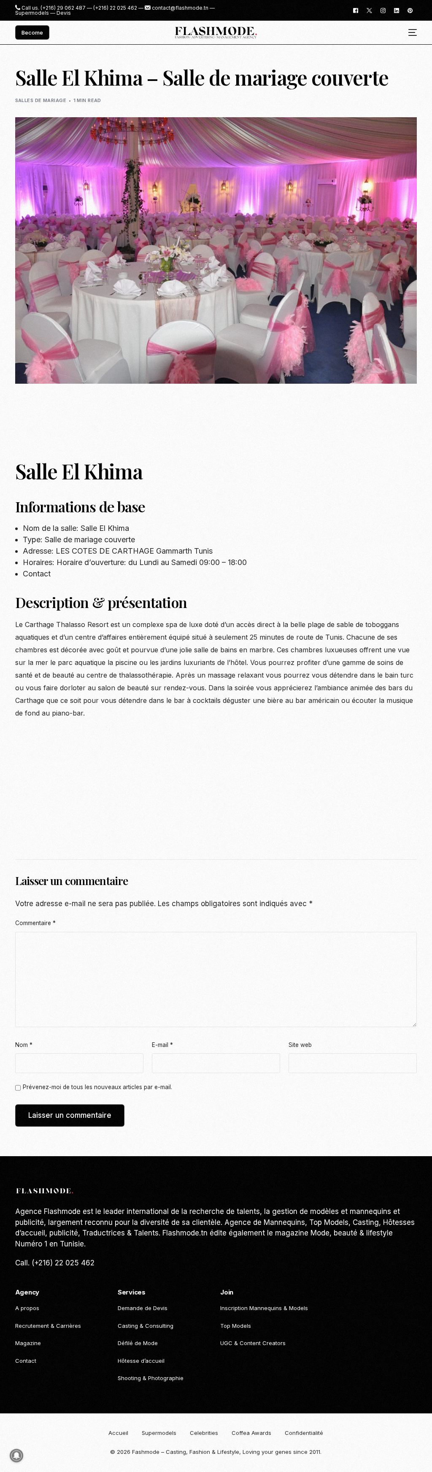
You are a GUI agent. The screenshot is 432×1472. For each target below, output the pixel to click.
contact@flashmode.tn (180, 8)
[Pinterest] (410, 10)
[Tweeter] (369, 10)
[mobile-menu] (409, 32)
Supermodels (32, 13)
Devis (64, 13)
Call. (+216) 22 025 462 (54, 1263)
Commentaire (35, 923)
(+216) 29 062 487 (63, 8)
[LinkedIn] (396, 10)
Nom (23, 1044)
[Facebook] (355, 10)
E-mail (162, 1044)
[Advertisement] (168, 417)
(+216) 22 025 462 (115, 8)
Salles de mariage (40, 100)
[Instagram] (383, 10)
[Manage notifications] (16, 1455)
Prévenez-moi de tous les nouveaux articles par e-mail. (97, 1087)
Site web (300, 1044)
